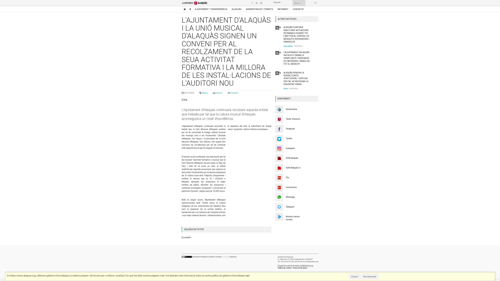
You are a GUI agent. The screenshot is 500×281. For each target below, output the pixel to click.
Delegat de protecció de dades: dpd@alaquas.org (295, 266)
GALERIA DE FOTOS (194, 229)
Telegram (290, 207)
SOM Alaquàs (292, 158)
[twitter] (257, 3)
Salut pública (288, 46)
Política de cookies (285, 268)
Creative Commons (215, 257)
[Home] (184, 9)
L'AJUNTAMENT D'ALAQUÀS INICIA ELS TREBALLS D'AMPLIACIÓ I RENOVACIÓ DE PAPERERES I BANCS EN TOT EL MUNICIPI (296, 58)
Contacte (298, 9)
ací (247, 275)
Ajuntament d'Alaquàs (200, 257)
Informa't (282, 9)
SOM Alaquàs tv (293, 168)
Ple (287, 177)
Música (205, 93)
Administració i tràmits (259, 9)
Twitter (289, 138)
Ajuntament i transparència (211, 9)
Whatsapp (290, 197)
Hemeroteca (291, 109)
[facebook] (252, 3)
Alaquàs (236, 9)
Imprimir (218, 93)
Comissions (291, 187)
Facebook (290, 128)
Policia (285, 89)
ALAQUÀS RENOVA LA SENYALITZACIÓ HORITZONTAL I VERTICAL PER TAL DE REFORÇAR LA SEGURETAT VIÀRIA (295, 78)
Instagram (290, 148)
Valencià (276, 2)
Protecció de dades (300, 268)
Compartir (234, 93)
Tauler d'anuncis (293, 119)
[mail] (261, 3)
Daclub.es (233, 257)
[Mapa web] (189, 9)
